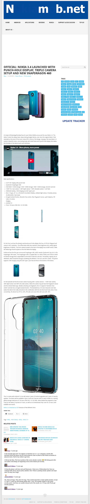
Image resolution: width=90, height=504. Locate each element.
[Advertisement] (45, 46)
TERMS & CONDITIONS (60, 502)
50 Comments (27, 76)
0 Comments (41, 430)
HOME (7, 22)
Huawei (64, 86)
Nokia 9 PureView (66, 104)
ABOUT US (9, 30)
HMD (8, 419)
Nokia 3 (69, 89)
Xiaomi (80, 114)
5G (62, 81)
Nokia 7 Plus (65, 96)
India (68, 86)
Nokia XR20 (73, 107)
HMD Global (14, 419)
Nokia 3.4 (25, 419)
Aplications (29, 22)
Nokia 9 (72, 102)
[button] (16, 216)
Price (79, 107)
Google (69, 84)
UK (83, 112)
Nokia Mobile (65, 107)
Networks (74, 86)
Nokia (51, 22)
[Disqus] (31, 470)
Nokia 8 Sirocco (71, 99)
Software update (76, 112)
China (72, 81)
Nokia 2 (64, 89)
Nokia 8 (64, 99)
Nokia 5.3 (76, 91)
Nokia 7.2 (79, 96)
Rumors (64, 109)
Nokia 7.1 (72, 96)
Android (17, 22)
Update (70, 114)
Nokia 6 (64, 94)
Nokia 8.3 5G (65, 102)
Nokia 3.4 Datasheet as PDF (11, 407)
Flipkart (64, 84)
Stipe (5, 76)
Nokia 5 (70, 91)
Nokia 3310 (76, 104)
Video (75, 114)
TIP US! (81, 22)
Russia (69, 109)
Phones (20, 76)
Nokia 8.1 (80, 99)
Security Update (66, 112)
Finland (81, 81)
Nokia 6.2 (76, 94)
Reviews (42, 22)
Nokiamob (11, 499)
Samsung (75, 109)
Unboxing (64, 114)
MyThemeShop (26, 499)
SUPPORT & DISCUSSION (66, 22)
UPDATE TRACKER (81, 502)
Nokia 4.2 (64, 91)
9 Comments (41, 441)
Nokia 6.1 (70, 94)
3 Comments (7, 434)
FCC (77, 81)
